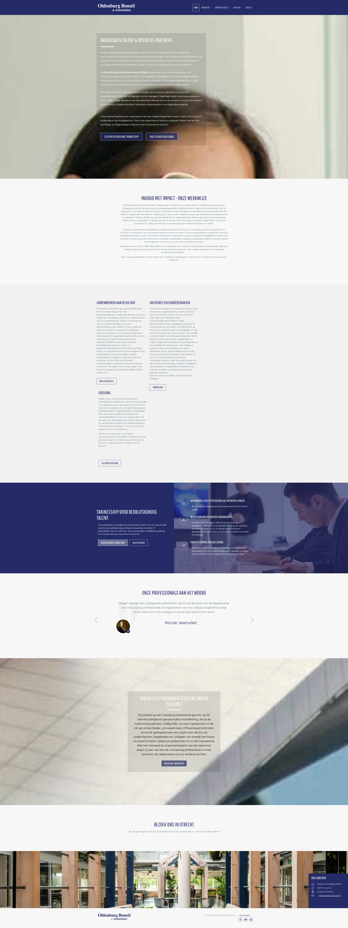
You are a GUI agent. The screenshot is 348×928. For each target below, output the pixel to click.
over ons (237, 7)
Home (196, 7)
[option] (174, 617)
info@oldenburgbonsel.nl (330, 896)
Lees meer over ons (109, 463)
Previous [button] (96, 620)
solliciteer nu (138, 542)
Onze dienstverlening (162, 136)
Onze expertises (106, 381)
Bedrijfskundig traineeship (113, 542)
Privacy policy (244, 915)
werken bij (205, 7)
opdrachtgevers (221, 7)
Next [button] (252, 620)
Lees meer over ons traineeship (121, 136)
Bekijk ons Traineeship (174, 763)
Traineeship (158, 387)
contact (249, 7)
